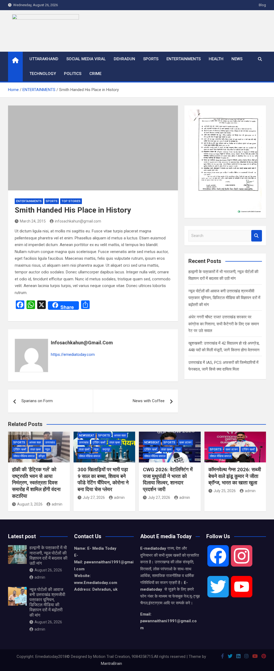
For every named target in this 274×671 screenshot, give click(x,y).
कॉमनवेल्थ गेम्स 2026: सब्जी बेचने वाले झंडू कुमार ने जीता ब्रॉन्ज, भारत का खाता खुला (234, 476)
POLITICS (72, 73)
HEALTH (216, 58)
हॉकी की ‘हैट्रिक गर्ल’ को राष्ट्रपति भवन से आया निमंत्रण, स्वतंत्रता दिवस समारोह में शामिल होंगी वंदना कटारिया (36, 482)
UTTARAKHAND (43, 58)
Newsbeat (86, 435)
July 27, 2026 (94, 497)
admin (57, 504)
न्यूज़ (47, 449)
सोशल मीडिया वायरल (24, 456)
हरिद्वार (42, 456)
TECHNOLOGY (42, 73)
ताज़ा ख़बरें (84, 449)
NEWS (236, 58)
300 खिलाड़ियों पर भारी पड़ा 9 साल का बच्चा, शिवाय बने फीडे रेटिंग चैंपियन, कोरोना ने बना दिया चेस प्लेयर (103, 479)
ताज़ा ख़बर (35, 449)
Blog (262, 5)
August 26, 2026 (48, 570)
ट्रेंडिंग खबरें (19, 449)
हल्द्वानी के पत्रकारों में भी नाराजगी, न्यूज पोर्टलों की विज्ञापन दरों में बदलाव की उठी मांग (48, 555)
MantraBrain (111, 663)
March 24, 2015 (33, 221)
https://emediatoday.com (73, 354)
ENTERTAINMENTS (183, 58)
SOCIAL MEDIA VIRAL (86, 58)
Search (256, 236)
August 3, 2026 (30, 504)
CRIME (95, 73)
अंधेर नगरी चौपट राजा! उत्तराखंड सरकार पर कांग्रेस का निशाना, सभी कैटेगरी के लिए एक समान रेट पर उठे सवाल (223, 324)
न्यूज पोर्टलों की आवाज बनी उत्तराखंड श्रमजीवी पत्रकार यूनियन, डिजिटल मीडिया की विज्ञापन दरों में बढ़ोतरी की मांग (224, 298)
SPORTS (150, 58)
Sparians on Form (37, 400)
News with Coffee (149, 400)
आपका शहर (35, 442)
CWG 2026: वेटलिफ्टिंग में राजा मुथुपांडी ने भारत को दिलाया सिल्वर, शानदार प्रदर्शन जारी (168, 479)
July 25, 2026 (225, 491)
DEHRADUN (124, 58)
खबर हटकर (185, 442)
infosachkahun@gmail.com (78, 221)
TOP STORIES (71, 201)
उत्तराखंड (50, 442)
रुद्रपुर (106, 449)
